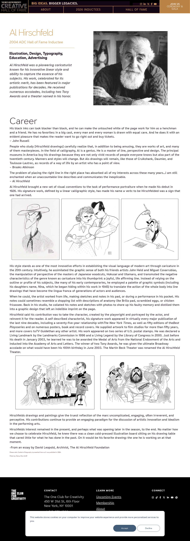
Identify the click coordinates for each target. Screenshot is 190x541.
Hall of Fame (136, 9)
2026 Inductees (88, 9)
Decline (148, 528)
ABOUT (46, 9)
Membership (105, 503)
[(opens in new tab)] (18, 494)
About (100, 509)
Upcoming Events (108, 497)
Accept (124, 528)
